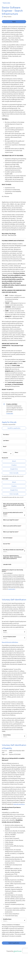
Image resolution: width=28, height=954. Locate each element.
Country (5, 452)
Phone (16, 452)
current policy (11, 589)
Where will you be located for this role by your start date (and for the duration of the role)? (13, 505)
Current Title (6, 543)
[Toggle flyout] (11, 454)
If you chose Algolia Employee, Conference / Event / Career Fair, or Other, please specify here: (12, 557)
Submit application (14, 943)
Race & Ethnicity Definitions (10, 642)
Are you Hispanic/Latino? (9, 636)
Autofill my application (14, 428)
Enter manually (14, 473)
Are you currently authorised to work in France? (13, 513)
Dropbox (14, 465)
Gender (5, 630)
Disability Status (7, 919)
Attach (14, 461)
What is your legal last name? (11, 532)
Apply (14, 21)
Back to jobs (6, 3)
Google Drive (14, 469)
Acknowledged (8, 573)
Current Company (8, 537)
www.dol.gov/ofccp (19, 804)
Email (5, 446)
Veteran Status (7, 735)
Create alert (9, 413)
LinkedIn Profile (7, 564)
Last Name (6, 440)
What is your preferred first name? (12, 526)
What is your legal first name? (11, 520)
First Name (6, 434)
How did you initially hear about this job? (13, 549)
